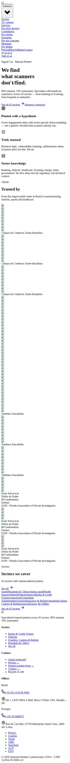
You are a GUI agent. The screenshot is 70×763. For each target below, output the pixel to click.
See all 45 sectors (10, 104)
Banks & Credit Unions (20, 633)
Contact (28, 49)
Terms (11, 738)
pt (6, 52)
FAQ (11, 751)
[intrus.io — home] (7, 2)
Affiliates (19, 49)
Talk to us (6, 55)
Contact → (14, 668)
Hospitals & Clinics (18, 643)
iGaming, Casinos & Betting (23, 640)
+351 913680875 (14, 716)
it (11, 52)
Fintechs (12, 636)
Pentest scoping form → (21, 665)
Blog (11, 49)
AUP (11, 748)
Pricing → (13, 662)
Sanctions (13, 745)
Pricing (5, 49)
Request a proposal (35, 104)
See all (4, 588)
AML (11, 742)
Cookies (12, 735)
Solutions (7, 6)
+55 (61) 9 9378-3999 (17, 692)
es (9, 52)
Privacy (12, 732)
